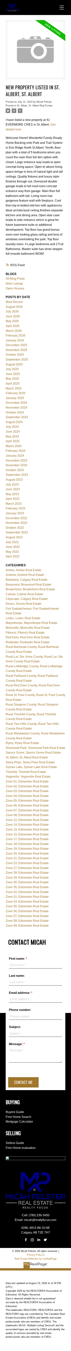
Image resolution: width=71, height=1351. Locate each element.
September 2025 (17, 359)
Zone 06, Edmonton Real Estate (27, 805)
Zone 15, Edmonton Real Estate (27, 829)
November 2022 (16, 522)
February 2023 (15, 508)
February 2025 (15, 393)
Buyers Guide (15, 1112)
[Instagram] (32, 1239)
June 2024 (13, 431)
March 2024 (14, 446)
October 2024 (15, 412)
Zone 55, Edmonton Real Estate (27, 906)
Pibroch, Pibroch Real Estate (25, 632)
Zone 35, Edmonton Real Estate (27, 887)
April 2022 (13, 556)
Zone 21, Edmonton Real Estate (27, 858)
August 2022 (14, 537)
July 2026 (12, 311)
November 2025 (16, 350)
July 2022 (12, 542)
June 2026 (13, 316)
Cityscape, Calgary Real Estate (27, 598)
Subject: (15, 1027)
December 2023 (16, 460)
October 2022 (15, 527)
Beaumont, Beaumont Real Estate (28, 584)
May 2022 (12, 551)
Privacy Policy (35, 1254)
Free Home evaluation (21, 1147)
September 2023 (17, 474)
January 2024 (15, 455)
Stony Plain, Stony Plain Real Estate (30, 762)
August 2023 (14, 479)
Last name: (17, 975)
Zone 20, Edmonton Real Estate (27, 853)
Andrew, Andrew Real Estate (25, 574)
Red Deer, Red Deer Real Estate (28, 637)
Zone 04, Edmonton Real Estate (27, 795)
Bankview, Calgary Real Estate (26, 579)
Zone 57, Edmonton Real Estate (27, 916)
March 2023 (14, 503)
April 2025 (13, 383)
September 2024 (17, 417)
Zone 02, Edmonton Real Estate (27, 786)
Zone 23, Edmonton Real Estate (27, 863)
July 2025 (12, 369)
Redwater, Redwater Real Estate (28, 642)
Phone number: (20, 1009)
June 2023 (13, 489)
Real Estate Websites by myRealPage (36, 1258)
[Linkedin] (38, 1239)
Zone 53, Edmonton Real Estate (27, 901)
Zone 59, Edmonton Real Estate (27, 925)
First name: (17, 958)
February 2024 (15, 450)
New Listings (14, 283)
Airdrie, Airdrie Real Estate (23, 570)
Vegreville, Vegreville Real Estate (28, 776)
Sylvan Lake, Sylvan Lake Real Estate (31, 767)
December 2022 (16, 518)
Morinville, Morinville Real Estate (28, 627)
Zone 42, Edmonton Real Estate (27, 892)
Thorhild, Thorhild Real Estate (26, 771)
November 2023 (16, 465)
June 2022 (13, 546)
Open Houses (15, 288)
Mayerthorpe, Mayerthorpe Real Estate (31, 622)
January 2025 (15, 398)
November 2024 (16, 407)
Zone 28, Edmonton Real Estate (27, 872)
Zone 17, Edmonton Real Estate (27, 839)
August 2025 (14, 364)
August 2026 (14, 306)
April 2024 (13, 441)
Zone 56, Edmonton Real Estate (27, 911)
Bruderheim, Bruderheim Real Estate (30, 589)
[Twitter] (45, 1239)
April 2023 (13, 498)
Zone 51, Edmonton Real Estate (27, 896)
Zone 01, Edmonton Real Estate (27, 781)
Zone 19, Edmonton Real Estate (27, 848)
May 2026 (12, 321)
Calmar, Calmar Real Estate (24, 594)
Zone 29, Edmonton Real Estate (27, 877)
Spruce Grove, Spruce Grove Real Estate (33, 752)
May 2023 (12, 494)
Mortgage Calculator (19, 1121)
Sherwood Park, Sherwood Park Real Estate (35, 747)
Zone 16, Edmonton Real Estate (27, 834)
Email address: (20, 992)
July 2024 (12, 426)
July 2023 (12, 484)
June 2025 (13, 374)
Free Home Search (18, 1116)
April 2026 (13, 326)
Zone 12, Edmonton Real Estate (27, 820)
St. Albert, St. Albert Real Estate (34, 105)
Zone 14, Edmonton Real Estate (27, 824)
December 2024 (16, 402)
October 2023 (15, 470)
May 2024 (12, 436)
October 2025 (15, 354)
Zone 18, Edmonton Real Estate (27, 844)
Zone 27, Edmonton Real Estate (27, 868)
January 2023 (15, 513)
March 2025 (14, 388)
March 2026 (14, 330)
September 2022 (17, 532)
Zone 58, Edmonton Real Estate (27, 920)
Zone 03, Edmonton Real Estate (27, 791)
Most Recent (14, 301)
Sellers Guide (15, 1143)
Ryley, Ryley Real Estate (22, 743)
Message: (16, 1044)
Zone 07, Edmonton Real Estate (27, 810)
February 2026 (15, 335)
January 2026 (15, 340)
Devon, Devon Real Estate (23, 603)
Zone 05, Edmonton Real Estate (27, 800)
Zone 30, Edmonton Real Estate (27, 882)
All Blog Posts (15, 278)
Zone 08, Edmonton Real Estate (27, 815)
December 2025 (16, 345)
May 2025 (12, 378)
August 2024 (14, 422)
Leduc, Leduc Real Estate (23, 618)
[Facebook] (25, 1239)
